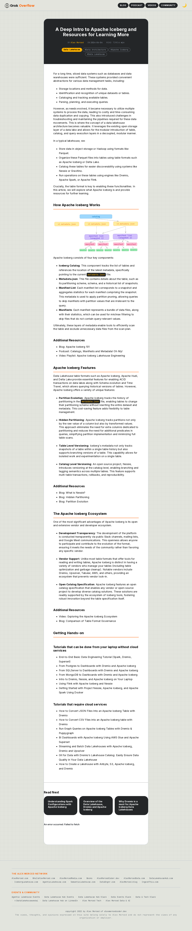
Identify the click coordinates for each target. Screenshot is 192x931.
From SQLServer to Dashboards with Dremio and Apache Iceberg (98, 670)
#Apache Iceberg (119, 49)
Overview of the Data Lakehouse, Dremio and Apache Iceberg (94, 805)
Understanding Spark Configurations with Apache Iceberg (60, 804)
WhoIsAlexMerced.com (44, 878)
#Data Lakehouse (96, 54)
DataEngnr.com (107, 882)
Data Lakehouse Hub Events (59, 897)
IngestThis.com (150, 882)
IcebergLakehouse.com (26, 882)
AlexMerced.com (20, 878)
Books (89, 878)
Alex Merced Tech (91, 900)
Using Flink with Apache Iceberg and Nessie (85, 683)
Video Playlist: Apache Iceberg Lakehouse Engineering (92, 355)
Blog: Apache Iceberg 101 (74, 346)
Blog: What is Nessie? (72, 492)
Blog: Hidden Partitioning (74, 497)
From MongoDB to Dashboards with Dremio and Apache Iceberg (98, 674)
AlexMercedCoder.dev (108, 878)
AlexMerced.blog (128, 882)
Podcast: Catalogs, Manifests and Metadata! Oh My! (91, 351)
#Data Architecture (95, 49)
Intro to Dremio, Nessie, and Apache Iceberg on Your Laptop (96, 679)
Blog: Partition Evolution (73, 501)
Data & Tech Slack (146, 897)
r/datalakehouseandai (26, 900)
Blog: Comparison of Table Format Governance (87, 620)
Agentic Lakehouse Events (26, 897)
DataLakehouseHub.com (161, 878)
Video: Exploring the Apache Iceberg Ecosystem (88, 616)
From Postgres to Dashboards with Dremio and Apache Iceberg (97, 665)
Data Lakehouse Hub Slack (92, 897)
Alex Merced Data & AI (118, 900)
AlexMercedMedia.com (71, 878)
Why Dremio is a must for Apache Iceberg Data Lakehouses (128, 805)
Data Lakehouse (72, 49)
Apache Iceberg (102, 189)
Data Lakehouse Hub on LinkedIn (60, 900)
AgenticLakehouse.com (54, 882)
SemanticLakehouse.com (83, 882)
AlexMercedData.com (134, 878)
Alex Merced (77, 42)
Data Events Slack (121, 897)
